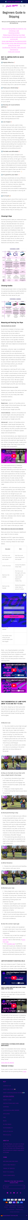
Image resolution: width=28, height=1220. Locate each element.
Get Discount (14, 616)
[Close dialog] (24, 595)
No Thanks (14, 621)
